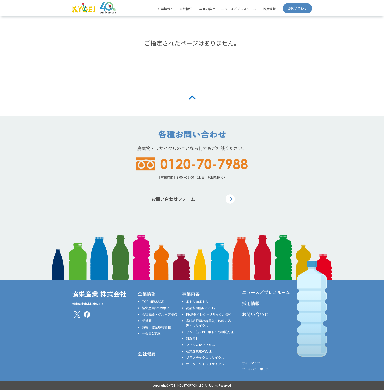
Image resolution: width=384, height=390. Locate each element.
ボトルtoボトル (197, 301)
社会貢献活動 (151, 333)
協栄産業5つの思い (155, 307)
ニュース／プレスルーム (238, 8)
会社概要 (185, 8)
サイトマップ (251, 363)
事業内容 (191, 293)
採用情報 (269, 8)
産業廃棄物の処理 (199, 351)
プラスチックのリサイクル (205, 357)
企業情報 (147, 293)
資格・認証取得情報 (156, 327)
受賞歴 (147, 320)
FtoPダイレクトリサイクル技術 (209, 314)
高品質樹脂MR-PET (200, 307)
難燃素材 (192, 338)
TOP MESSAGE (153, 301)
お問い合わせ (297, 8)
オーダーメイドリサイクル (205, 363)
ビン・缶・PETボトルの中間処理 (210, 331)
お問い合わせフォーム (173, 199)
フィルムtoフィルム (200, 344)
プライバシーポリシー (257, 369)
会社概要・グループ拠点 (159, 314)
